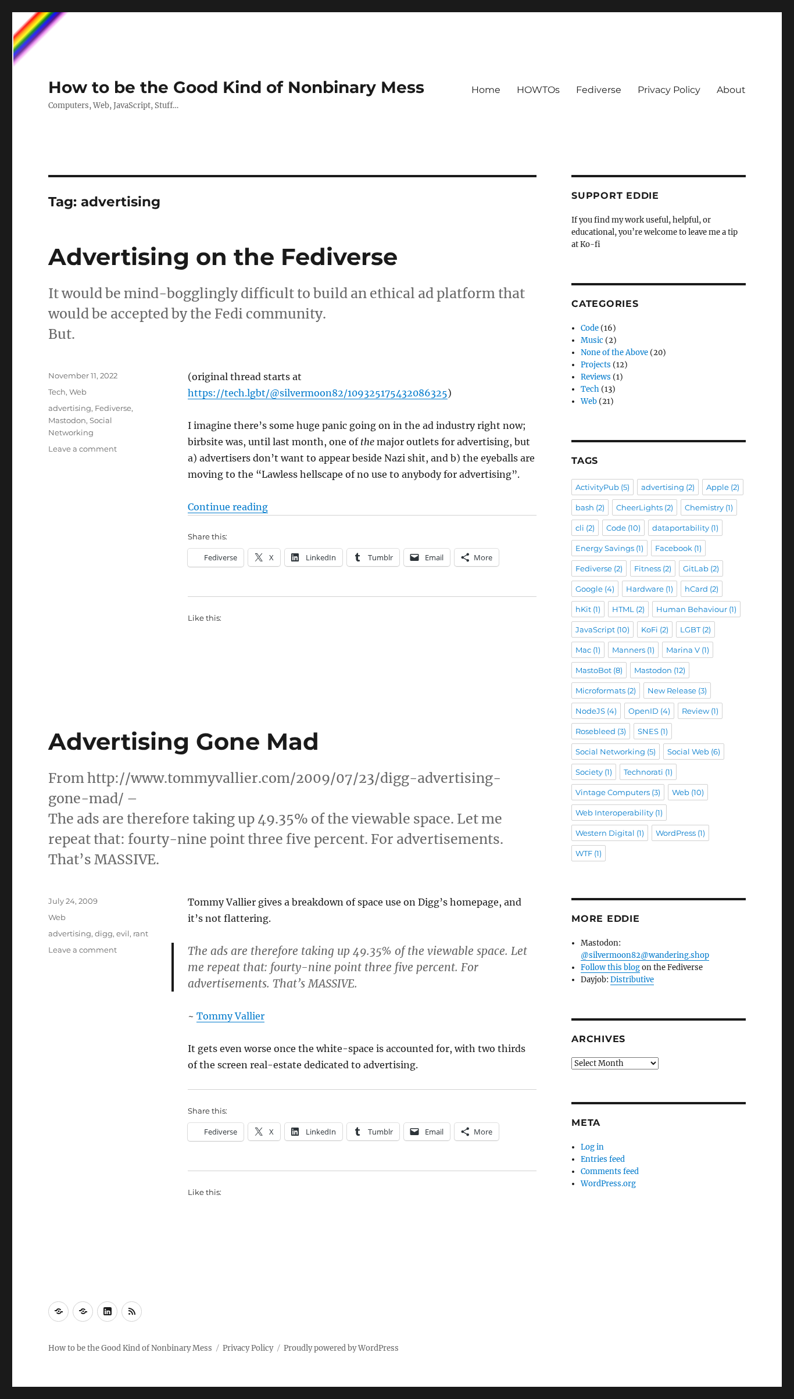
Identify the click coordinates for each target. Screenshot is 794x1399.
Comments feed (610, 1171)
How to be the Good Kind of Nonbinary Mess (236, 87)
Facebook (678, 548)
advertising (69, 408)
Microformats (605, 690)
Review (700, 710)
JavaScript (602, 629)
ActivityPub (602, 487)
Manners (633, 649)
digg (104, 933)
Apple (722, 487)
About (731, 89)
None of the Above (614, 352)
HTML (628, 609)
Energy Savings (609, 548)
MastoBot (599, 670)
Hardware (649, 588)
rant (140, 933)
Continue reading (228, 507)
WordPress (680, 833)
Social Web (693, 751)
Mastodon (67, 420)
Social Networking (615, 751)
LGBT (695, 629)
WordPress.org (608, 1184)
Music (592, 340)
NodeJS (596, 710)
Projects (596, 365)
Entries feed (603, 1159)
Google (594, 588)
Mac (587, 649)
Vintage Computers (617, 792)
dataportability (685, 527)
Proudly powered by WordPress (341, 1348)
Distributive (632, 980)
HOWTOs (538, 89)
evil (123, 933)
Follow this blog (610, 967)
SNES (653, 731)
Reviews (596, 377)
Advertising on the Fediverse (223, 256)
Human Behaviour (696, 609)
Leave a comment (82, 448)
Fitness (652, 568)
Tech (57, 391)
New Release (677, 690)
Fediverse (598, 89)
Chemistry (709, 507)
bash (590, 507)
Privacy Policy (669, 89)
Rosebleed (600, 731)
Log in (592, 1147)
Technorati (648, 772)
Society (593, 772)
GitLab (701, 568)
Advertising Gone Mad (183, 741)
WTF (588, 853)
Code (590, 328)
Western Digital (609, 833)
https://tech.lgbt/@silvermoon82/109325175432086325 (318, 393)
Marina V (687, 649)
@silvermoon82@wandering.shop (645, 955)
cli (585, 527)
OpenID (649, 710)
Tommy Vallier (230, 1016)
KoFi (654, 629)
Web (78, 391)
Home (485, 89)
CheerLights (644, 507)
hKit (587, 609)
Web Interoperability (619, 812)
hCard (701, 588)
